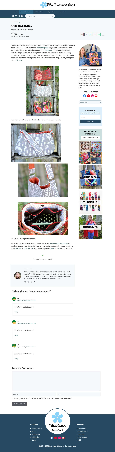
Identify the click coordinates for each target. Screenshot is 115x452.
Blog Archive (51, 12)
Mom (52, 249)
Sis (58, 249)
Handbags (82, 428)
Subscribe (90, 121)
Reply (16, 312)
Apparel (81, 434)
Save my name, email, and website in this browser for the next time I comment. (43, 398)
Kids (79, 440)
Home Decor (83, 437)
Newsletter (36, 434)
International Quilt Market (58, 243)
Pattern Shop (39, 12)
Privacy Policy (37, 428)
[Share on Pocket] (94, 34)
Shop (34, 440)
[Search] (53, 16)
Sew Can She (28, 249)
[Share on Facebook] (86, 34)
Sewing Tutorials (25, 12)
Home (15, 12)
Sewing (17, 22)
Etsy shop (48, 50)
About (61, 12)
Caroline (18, 249)
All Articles (35, 437)
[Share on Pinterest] (82, 34)
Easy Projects (83, 431)
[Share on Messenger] (90, 34)
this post (19, 60)
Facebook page (42, 48)
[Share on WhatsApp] (99, 34)
